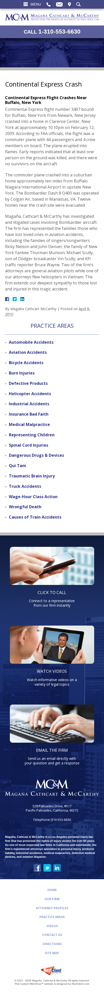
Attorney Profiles (52, 908)
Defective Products (28, 383)
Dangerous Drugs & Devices (36, 455)
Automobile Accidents (31, 342)
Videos (52, 926)
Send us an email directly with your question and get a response (52, 756)
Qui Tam (17, 465)
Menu (36, 4)
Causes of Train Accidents (35, 517)
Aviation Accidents (28, 352)
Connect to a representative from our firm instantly (52, 599)
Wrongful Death (25, 506)
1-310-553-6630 (52, 31)
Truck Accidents (25, 486)
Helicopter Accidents (30, 393)
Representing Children (32, 435)
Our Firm (52, 899)
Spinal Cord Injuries (28, 445)
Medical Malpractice (29, 424)
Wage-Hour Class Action (33, 496)
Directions (52, 944)
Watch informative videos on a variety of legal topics (52, 677)
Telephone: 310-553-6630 (52, 820)
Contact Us (52, 935)
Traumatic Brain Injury (32, 476)
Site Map (52, 953)
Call (48, 4)
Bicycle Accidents (26, 362)
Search (78, 4)
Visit (69, 4)
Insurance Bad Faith (28, 414)
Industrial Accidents (29, 404)
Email (59, 4)
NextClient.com (80, 983)
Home (52, 890)
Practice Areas (52, 917)
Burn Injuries (22, 373)
